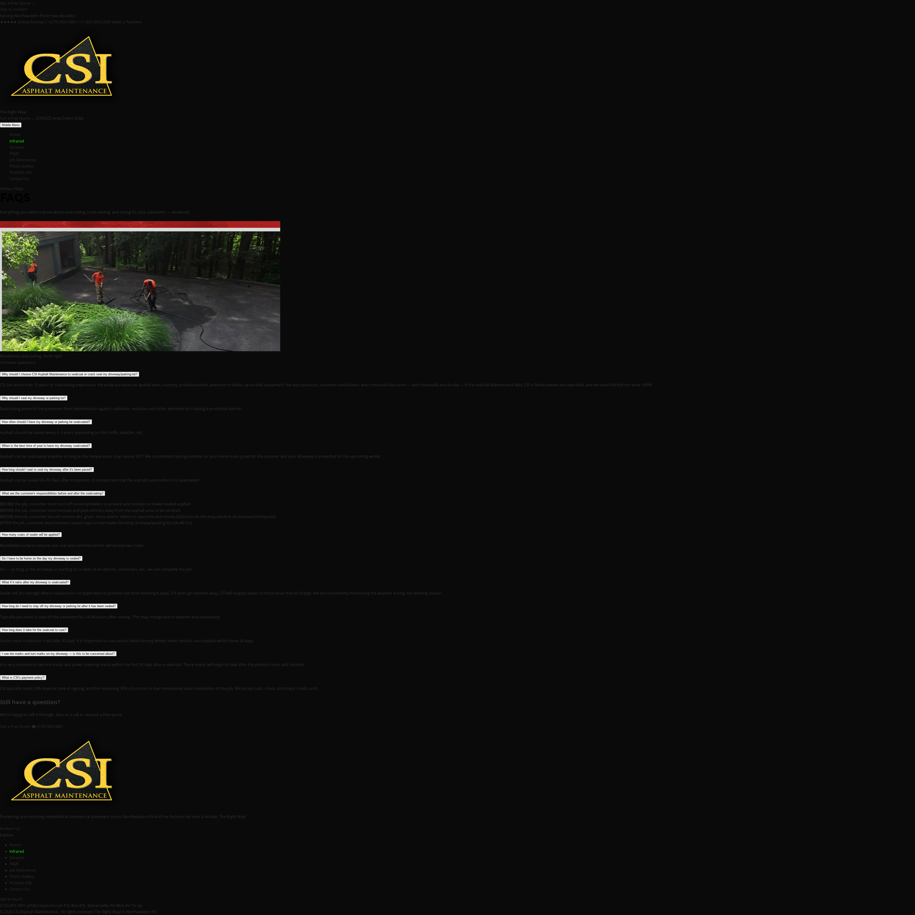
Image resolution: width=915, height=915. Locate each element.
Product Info (21, 172)
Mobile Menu (11, 125)
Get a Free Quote (17, 3)
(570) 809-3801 (63, 22)
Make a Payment (127, 22)
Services (17, 147)
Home (15, 134)
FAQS (14, 153)
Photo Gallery (22, 166)
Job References (23, 160)
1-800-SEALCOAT (96, 22)
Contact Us (19, 178)
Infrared (17, 141)
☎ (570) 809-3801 (47, 726)
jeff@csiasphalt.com (45, 905)
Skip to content (13, 9)
